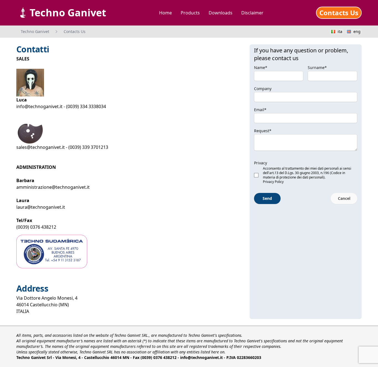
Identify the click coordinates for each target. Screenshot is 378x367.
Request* (262, 130)
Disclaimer (252, 13)
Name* (260, 67)
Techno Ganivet (35, 31)
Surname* (317, 67)
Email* (260, 109)
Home (165, 13)
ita (340, 31)
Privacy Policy (273, 181)
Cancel (344, 198)
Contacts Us (338, 12)
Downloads (220, 13)
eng (357, 31)
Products (190, 13)
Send (267, 198)
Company (262, 88)
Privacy (260, 162)
